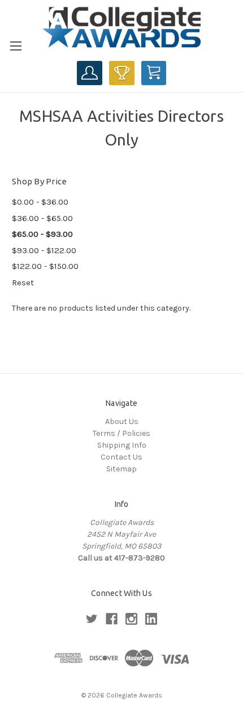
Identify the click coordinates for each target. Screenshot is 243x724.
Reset (23, 282)
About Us (121, 421)
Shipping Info (121, 445)
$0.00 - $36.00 (40, 202)
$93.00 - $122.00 (44, 250)
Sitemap (121, 469)
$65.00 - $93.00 (42, 234)
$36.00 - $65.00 (42, 218)
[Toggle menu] (15, 45)
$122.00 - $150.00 (45, 266)
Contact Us (121, 457)
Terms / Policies (121, 433)
